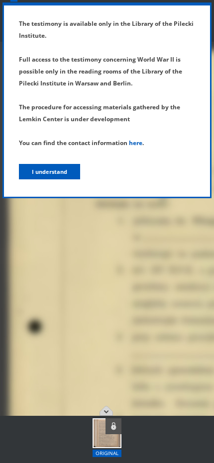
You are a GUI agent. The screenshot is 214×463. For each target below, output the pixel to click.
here (135, 143)
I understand (49, 171)
